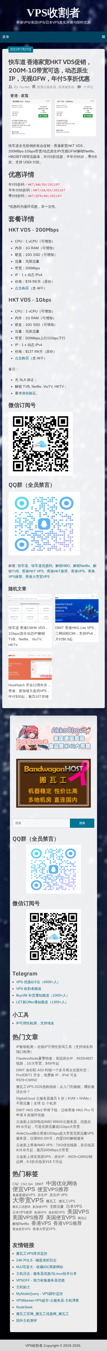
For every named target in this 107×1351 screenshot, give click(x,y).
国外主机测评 (26, 1320)
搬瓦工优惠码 (21, 1207)
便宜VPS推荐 (53, 1189)
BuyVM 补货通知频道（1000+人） (43, 995)
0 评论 (88, 87)
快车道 (23, 566)
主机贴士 (23, 1287)
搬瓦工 (51, 1201)
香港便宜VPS (21, 1229)
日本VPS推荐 (22, 1212)
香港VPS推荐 (67, 1223)
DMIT (39, 1184)
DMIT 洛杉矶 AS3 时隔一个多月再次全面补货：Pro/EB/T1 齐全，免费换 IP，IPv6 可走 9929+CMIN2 (53, 1075)
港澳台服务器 (46, 87)
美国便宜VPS (61, 1217)
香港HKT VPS (33, 571)
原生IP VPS (58, 1195)
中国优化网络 (61, 1183)
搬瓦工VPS (67, 1201)
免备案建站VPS (23, 1195)
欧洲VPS (40, 1212)
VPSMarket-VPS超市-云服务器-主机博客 (47, 1300)
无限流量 (57, 1207)
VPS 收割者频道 (28, 989)
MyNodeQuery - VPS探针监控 (39, 1294)
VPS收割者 (53, 13)
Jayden (24, 87)
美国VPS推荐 (28, 1217)
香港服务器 (66, 87)
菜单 (5, 37)
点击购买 (22, 288)
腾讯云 (82, 1218)
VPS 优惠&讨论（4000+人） (38, 982)
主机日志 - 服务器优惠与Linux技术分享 (46, 1274)
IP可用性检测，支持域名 (35, 1023)
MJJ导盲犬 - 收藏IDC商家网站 (39, 1267)
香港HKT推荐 (57, 571)
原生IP (42, 1195)
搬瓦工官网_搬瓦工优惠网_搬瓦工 (42, 1314)
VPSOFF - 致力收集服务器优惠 (40, 1280)
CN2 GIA (27, 1184)
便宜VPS (23, 1189)
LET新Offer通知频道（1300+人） (42, 1002)
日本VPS (74, 1206)
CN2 (15, 1184)
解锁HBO (62, 566)
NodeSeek (24, 1307)
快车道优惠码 (41, 566)
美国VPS (78, 1211)
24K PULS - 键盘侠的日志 (36, 1260)
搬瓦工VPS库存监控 (31, 1253)
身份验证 (29, 393)
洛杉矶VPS (57, 1212)
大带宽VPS (28, 1200)
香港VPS (78, 571)
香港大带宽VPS (37, 577)
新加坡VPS (40, 1207)
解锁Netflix (81, 566)
